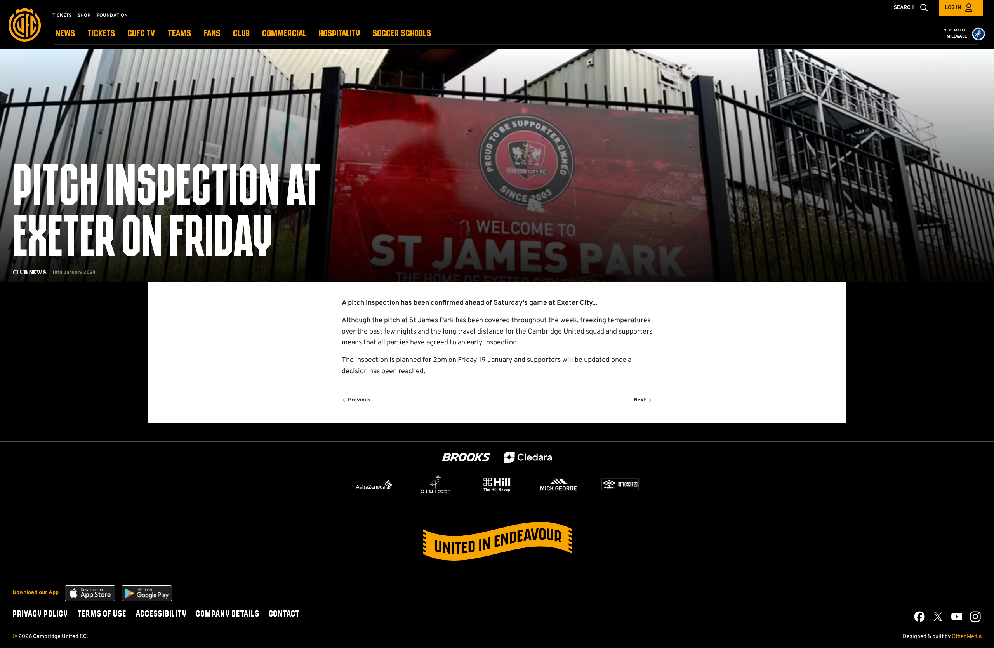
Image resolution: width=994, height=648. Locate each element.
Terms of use (101, 614)
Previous (359, 400)
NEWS (65, 34)
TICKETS (101, 34)
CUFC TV (141, 34)
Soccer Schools (401, 34)
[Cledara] (528, 457)
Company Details (227, 614)
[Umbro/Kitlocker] (620, 484)
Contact (284, 614)
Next (640, 400)
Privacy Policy (40, 614)
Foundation (112, 15)
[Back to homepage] (24, 24)
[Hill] (497, 484)
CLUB (241, 34)
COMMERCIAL (284, 34)
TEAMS (179, 34)
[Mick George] (559, 484)
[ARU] (436, 484)
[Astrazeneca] (374, 484)
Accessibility (161, 614)
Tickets (61, 15)
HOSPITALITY (339, 34)
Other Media (967, 636)
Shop (84, 15)
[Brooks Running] (466, 457)
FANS (212, 34)
